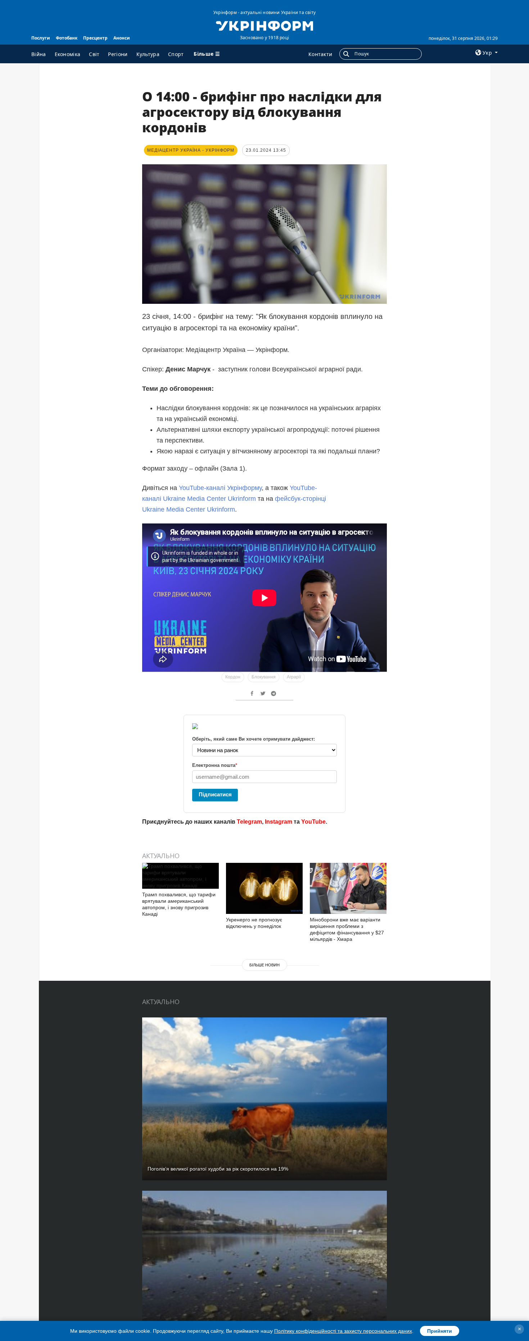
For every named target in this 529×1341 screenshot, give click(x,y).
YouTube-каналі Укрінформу (220, 487)
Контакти (320, 54)
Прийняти (439, 1331)
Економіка (68, 54)
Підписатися (215, 794)
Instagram (278, 822)
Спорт (176, 54)
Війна (38, 54)
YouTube (313, 822)
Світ (94, 54)
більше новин (264, 965)
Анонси (121, 38)
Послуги (40, 38)
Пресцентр (95, 38)
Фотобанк (66, 38)
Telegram (249, 822)
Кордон (232, 676)
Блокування (264, 676)
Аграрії (294, 676)
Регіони (117, 54)
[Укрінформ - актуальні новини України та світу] (264, 25)
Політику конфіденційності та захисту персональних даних (343, 1331)
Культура (147, 54)
